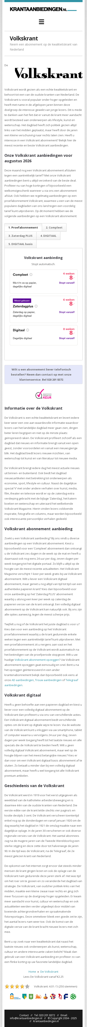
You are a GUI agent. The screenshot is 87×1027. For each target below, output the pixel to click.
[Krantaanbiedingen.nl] (43, 8)
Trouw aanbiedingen (48, 680)
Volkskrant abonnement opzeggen (37, 660)
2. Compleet (54, 227)
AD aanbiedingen (23, 680)
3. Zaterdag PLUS (20, 236)
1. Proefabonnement (23, 227)
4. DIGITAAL (48, 236)
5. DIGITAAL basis (20, 244)
